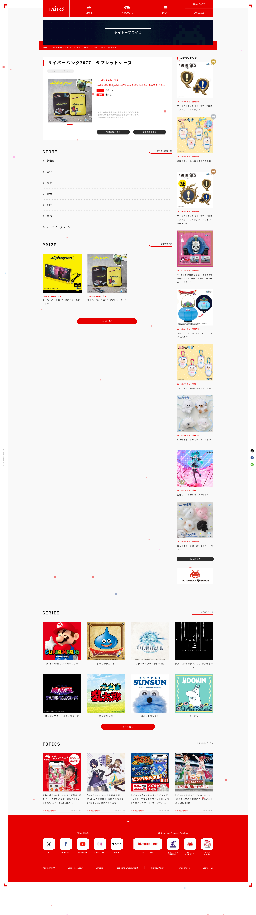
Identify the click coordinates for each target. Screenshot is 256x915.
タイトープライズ (62, 47)
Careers (99, 867)
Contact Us (208, 867)
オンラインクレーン (59, 227)
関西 (49, 216)
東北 (49, 171)
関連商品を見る (150, 132)
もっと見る (107, 321)
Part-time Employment (127, 867)
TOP (45, 47)
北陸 (49, 205)
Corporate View (75, 867)
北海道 (51, 160)
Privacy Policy (157, 867)
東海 (49, 193)
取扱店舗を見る (113, 132)
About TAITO (199, 4)
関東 (49, 182)
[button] (70, 124)
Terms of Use (183, 867)
